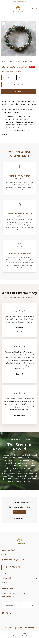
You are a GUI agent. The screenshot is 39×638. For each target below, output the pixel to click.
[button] (3, 9)
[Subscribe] (32, 605)
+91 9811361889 (9, 555)
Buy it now (18, 92)
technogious (14, 628)
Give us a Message (13, 567)
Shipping (5, 72)
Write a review (19, 512)
